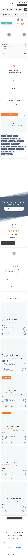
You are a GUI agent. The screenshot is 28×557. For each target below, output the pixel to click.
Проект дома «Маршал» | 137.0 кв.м (10, 427)
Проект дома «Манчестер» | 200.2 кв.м (11, 498)
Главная (8, 532)
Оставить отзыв (21, 322)
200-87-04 (22, 2)
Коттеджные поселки (17, 532)
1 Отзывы (11, 15)
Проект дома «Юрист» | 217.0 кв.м (10, 391)
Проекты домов (10, 538)
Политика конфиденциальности (14, 547)
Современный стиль (7, 321)
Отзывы (17, 538)
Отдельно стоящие (11, 535)
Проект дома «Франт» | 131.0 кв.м (10, 319)
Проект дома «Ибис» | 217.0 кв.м (10, 355)
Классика (4, 500)
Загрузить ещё (14, 518)
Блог (22, 538)
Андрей (13, 123)
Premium (20, 535)
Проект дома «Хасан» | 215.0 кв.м (10, 462)
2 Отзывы (23, 430)
